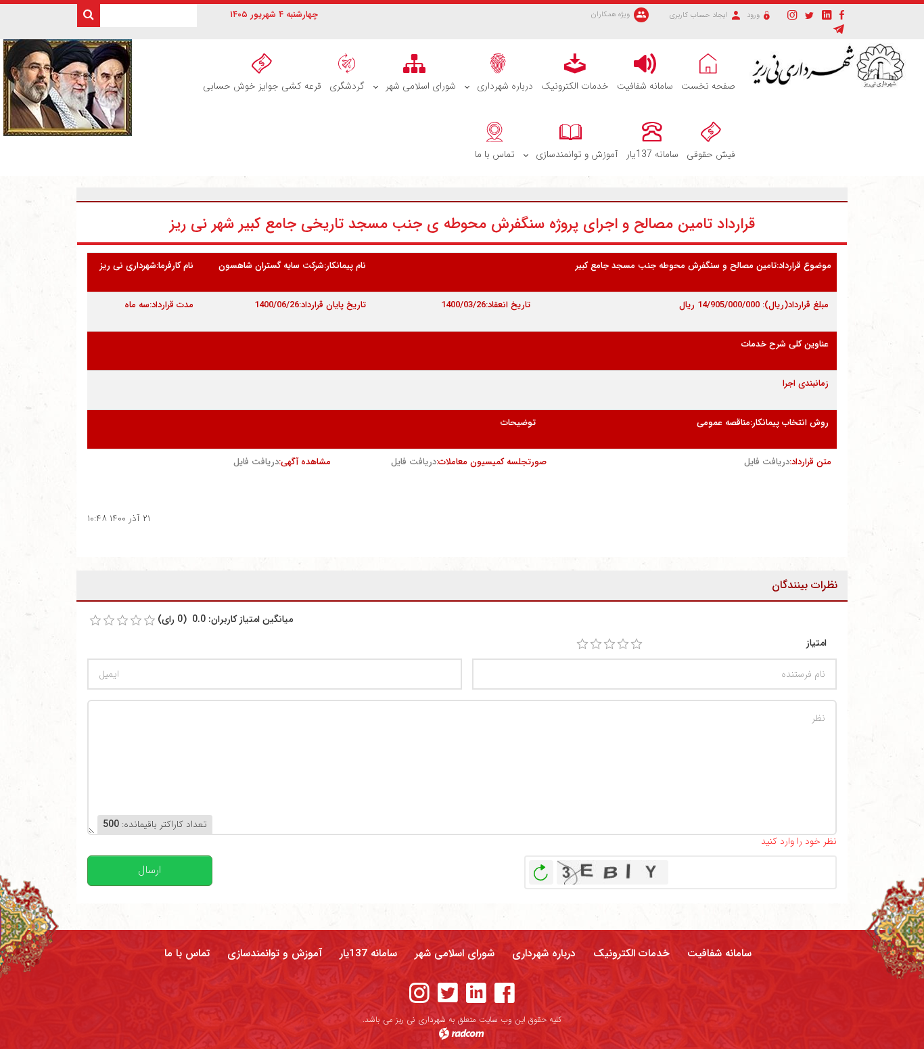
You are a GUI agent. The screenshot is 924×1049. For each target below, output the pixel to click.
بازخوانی (541, 869)
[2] (596, 644)
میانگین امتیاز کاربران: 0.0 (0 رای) (225, 619)
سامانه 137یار (368, 953)
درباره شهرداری (544, 953)
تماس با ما (187, 953)
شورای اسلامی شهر (454, 953)
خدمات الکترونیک (631, 953)
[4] (623, 644)
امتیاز (816, 643)
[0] (95, 621)
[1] (582, 644)
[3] (609, 644)
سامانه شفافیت (719, 953)
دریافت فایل (766, 462)
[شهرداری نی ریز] (831, 66)
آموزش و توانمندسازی (274, 953)
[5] (636, 644)
